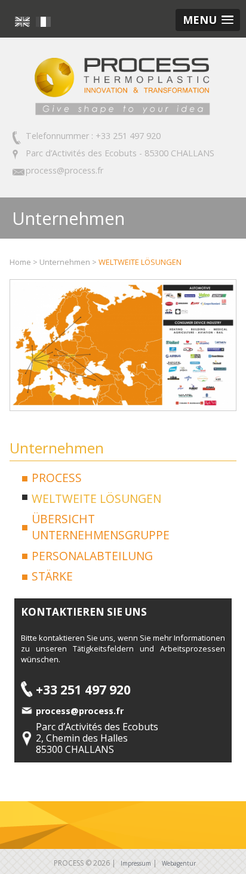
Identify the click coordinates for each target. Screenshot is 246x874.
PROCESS (57, 478)
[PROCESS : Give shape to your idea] (123, 115)
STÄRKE (52, 576)
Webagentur (179, 863)
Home (20, 262)
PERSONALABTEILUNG (92, 556)
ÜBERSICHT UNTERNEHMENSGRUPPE (101, 527)
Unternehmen (64, 262)
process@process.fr (64, 170)
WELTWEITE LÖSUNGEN (140, 262)
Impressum (136, 863)
